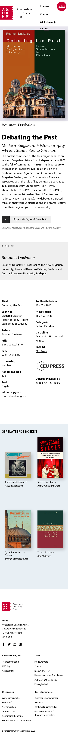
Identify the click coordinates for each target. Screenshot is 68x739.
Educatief (7, 703)
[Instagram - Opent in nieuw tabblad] (15, 645)
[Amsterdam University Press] (16, 13)
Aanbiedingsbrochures (13, 716)
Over (37, 656)
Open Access (8, 712)
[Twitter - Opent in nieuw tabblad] (10, 645)
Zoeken (44, 6)
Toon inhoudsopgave (14, 396)
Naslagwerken (9, 707)
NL (46, 28)
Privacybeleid (41, 684)
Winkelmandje (48, 22)
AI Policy (6, 666)
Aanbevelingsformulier (45, 707)
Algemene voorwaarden (46, 698)
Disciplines (8, 692)
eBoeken (38, 703)
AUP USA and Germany (45, 680)
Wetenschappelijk (11, 698)
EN (41, 28)
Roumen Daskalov (18, 257)
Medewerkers (41, 662)
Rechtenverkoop (10, 662)
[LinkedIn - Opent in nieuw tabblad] (21, 645)
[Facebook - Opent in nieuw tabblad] (4, 645)
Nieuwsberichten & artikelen (48, 675)
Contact (44, 14)
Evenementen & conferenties (17, 721)
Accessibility (8, 671)
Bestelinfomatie (43, 692)
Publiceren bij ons (12, 656)
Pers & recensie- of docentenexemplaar (44, 714)
